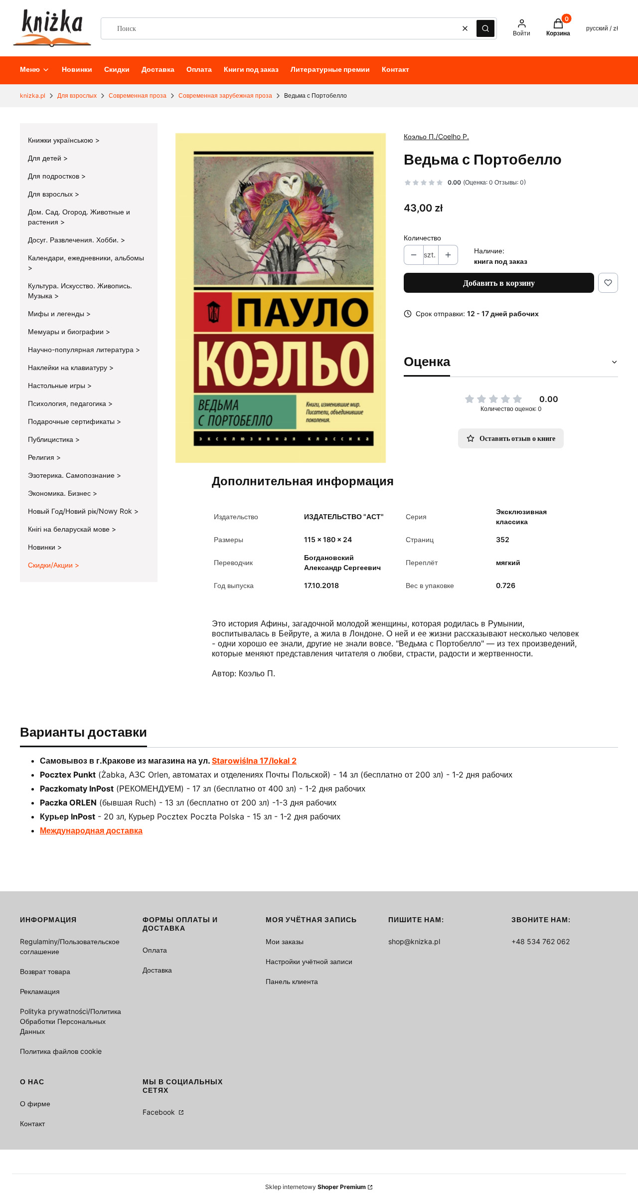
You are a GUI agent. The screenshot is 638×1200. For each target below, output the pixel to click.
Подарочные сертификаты (72, 421)
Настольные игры (57, 385)
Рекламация (40, 991)
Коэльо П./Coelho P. (436, 136)
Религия (42, 457)
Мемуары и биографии (67, 331)
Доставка (157, 970)
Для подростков (54, 176)
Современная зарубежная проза (225, 95)
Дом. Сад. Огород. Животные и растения (79, 216)
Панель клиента (292, 981)
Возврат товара (45, 971)
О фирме (35, 1103)
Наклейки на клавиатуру (68, 367)
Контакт (32, 1123)
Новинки (42, 547)
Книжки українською (61, 140)
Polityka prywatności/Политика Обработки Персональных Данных (70, 1021)
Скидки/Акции (51, 565)
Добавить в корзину (499, 283)
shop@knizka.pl (414, 941)
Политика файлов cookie (61, 1051)
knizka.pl (32, 95)
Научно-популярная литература (82, 349)
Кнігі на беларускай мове (70, 529)
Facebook (160, 1112)
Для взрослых (77, 95)
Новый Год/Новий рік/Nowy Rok (81, 511)
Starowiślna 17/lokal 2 (254, 761)
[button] (485, 28)
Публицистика (51, 439)
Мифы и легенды (57, 313)
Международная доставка (91, 830)
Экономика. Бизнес (60, 493)
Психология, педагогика (68, 403)
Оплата (155, 950)
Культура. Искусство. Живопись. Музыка (80, 290)
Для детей (45, 158)
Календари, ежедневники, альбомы (86, 257)
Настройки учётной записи (309, 961)
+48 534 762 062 (540, 941)
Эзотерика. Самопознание (72, 475)
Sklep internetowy (315, 1187)
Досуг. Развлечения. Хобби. (74, 239)
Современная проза (137, 95)
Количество (422, 237)
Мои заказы (285, 941)
